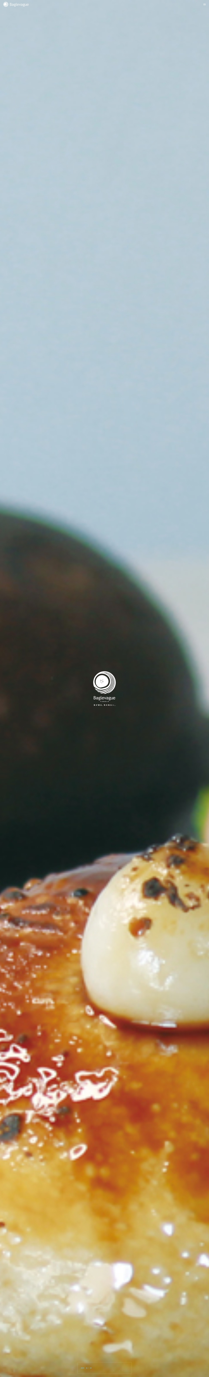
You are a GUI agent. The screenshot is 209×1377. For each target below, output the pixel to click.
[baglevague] (16, 4)
